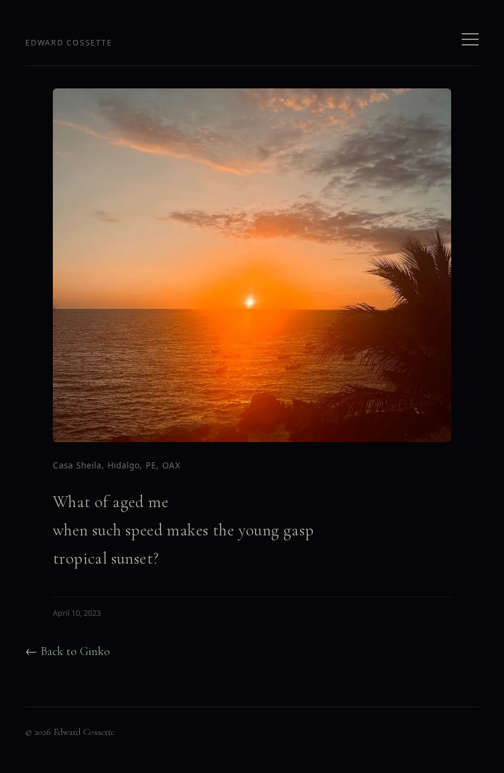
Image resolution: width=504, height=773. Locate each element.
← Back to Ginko (67, 651)
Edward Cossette (68, 42)
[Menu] (470, 39)
